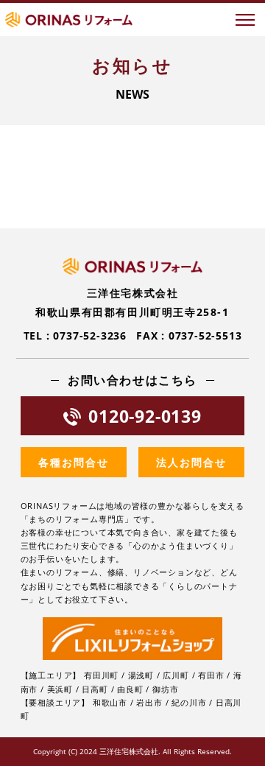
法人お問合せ (191, 462)
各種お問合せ (73, 462)
